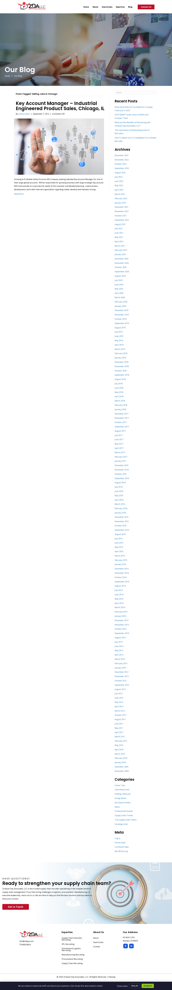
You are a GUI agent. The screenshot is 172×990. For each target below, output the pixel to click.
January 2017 (120, 461)
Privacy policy (122, 986)
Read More (19, 194)
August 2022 (120, 172)
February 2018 (121, 405)
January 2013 (120, 667)
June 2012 (119, 698)
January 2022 (120, 202)
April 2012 (119, 706)
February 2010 (121, 758)
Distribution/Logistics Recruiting (71, 950)
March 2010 (120, 754)
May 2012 (119, 702)
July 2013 (119, 642)
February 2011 (121, 741)
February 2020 (121, 301)
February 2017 (121, 457)
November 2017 (122, 418)
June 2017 (119, 439)
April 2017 (119, 448)
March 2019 (120, 349)
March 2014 (120, 607)
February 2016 (121, 508)
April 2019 (119, 345)
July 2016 (119, 487)
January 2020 (120, 306)
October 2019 (120, 319)
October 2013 (120, 629)
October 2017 (120, 422)
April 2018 (119, 396)
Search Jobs (98, 942)
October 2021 (120, 215)
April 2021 (119, 241)
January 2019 (120, 357)
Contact (96, 947)
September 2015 (122, 530)
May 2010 (119, 745)
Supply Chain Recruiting (72, 963)
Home (7, 76)
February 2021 (121, 250)
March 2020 (120, 297)
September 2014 (122, 581)
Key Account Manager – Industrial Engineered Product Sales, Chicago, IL (60, 106)
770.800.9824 (25, 944)
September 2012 (122, 685)
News (117, 807)
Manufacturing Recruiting (73, 955)
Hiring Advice (120, 798)
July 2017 (119, 435)
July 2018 (119, 383)
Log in (117, 838)
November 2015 (122, 521)
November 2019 (122, 314)
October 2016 (120, 474)
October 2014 (120, 577)
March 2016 (120, 504)
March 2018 (120, 400)
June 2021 (119, 233)
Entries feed (120, 842)
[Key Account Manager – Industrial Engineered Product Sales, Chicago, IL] (59, 146)
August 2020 (120, 276)
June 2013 (119, 646)
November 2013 (122, 624)
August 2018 (120, 379)
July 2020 (119, 280)
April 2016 (119, 500)
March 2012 (120, 711)
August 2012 (120, 689)
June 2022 (119, 181)
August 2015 (120, 534)
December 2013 (121, 620)
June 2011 (119, 723)
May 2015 (119, 547)
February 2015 (121, 560)
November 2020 (122, 263)
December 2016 (121, 465)
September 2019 (122, 323)
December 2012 (121, 672)
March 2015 (120, 555)
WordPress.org (121, 851)
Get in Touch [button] (15, 906)
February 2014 (121, 611)
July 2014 (119, 590)
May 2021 (119, 237)
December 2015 (121, 517)
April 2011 (119, 732)
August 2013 (120, 637)
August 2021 (120, 224)
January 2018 (120, 409)
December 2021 (121, 207)
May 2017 (119, 444)
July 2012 (119, 693)
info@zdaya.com (26, 941)
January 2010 (120, 762)
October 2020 (120, 267)
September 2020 (122, 271)
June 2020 (119, 284)
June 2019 (119, 336)
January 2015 (120, 564)
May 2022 (119, 185)
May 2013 (119, 650)
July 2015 (119, 538)
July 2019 (119, 332)
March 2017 (120, 452)
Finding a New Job (122, 794)
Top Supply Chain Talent (125, 819)
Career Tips (120, 785)
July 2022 (119, 177)
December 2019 (121, 310)
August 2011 (120, 719)
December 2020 (121, 258)
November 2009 (122, 771)
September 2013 (122, 633)
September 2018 (122, 375)
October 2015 (120, 525)
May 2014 (119, 599)
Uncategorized (121, 824)
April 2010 (119, 749)
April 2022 (119, 189)
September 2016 (122, 478)
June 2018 (119, 388)
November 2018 (122, 366)
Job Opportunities (122, 802)
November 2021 (122, 211)
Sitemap (111, 977)
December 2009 (121, 766)
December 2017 (121, 413)
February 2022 (121, 198)
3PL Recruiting (68, 944)
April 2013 (119, 654)
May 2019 (119, 340)
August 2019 (120, 327)
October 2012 (120, 680)
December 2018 (121, 362)
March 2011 (120, 736)
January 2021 (120, 254)
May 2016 (119, 495)
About (96, 938)
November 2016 (122, 469)
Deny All (134, 986)
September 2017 (122, 426)
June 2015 (119, 543)
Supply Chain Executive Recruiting (72, 939)
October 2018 (120, 370)
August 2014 (120, 586)
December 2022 (121, 155)
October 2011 (120, 715)
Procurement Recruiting (72, 959)
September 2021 (122, 220)
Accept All (148, 986)
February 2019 (121, 353)
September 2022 (122, 168)
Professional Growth (124, 811)
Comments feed (121, 847)
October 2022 (120, 164)
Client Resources (122, 789)
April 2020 (119, 293)
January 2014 (120, 616)
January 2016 (120, 512)
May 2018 (119, 392)
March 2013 (120, 659)
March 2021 (120, 246)
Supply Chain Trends (124, 815)
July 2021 (119, 228)
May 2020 (119, 288)
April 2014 (119, 603)
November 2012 (122, 676)
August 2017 (120, 431)
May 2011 (119, 728)
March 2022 (120, 194)
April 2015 (119, 551)
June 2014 (119, 594)
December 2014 (121, 568)
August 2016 (120, 482)
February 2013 (121, 663)
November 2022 (122, 159)
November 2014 (122, 573)
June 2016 (119, 491)
